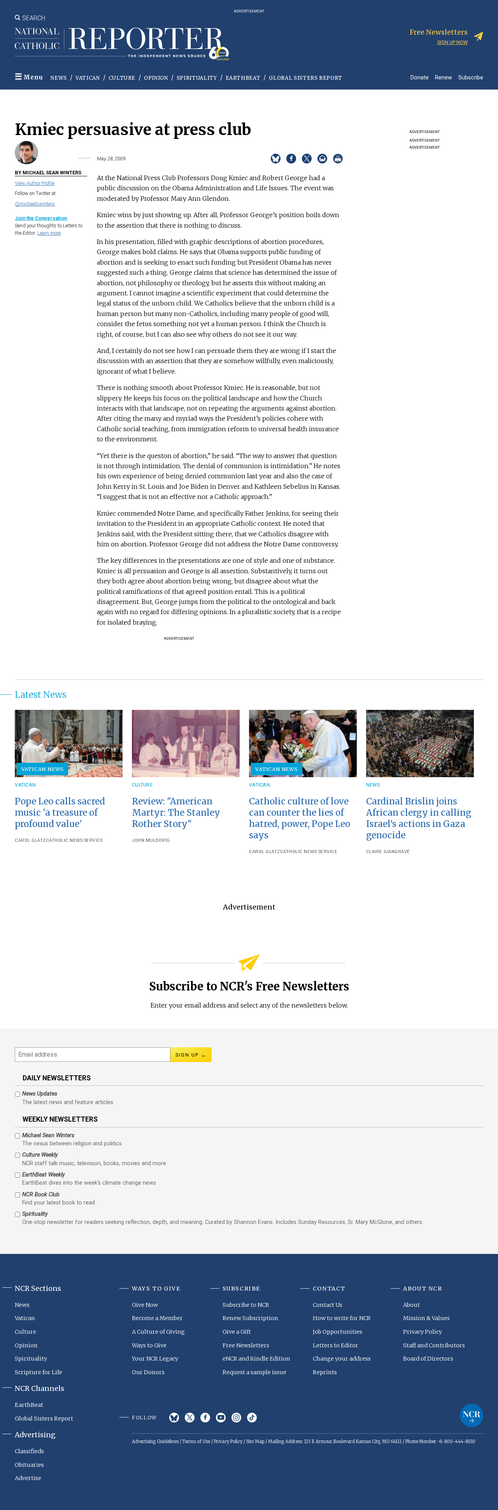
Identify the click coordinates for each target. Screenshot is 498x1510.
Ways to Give (149, 1345)
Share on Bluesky (276, 158)
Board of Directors (428, 1358)
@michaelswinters (35, 204)
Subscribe (470, 77)
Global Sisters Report (305, 78)
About (411, 1304)
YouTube (221, 1417)
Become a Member (157, 1318)
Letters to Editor (335, 1345)
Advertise (28, 1478)
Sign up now (452, 42)
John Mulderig (151, 840)
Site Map (255, 1441)
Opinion (156, 78)
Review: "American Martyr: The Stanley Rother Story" (176, 812)
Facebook (205, 1417)
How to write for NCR (342, 1318)
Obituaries (29, 1464)
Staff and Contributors (434, 1345)
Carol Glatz (30, 840)
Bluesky (174, 1417)
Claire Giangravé (388, 851)
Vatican (87, 78)
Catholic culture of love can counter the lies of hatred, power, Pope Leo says (299, 818)
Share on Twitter (307, 158)
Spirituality (197, 78)
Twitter (190, 1417)
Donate (419, 77)
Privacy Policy (422, 1331)
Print (338, 158)
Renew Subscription (250, 1318)
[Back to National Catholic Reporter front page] (122, 44)
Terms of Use (196, 1441)
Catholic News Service (74, 840)
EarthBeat (243, 78)
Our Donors (148, 1372)
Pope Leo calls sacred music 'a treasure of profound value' (60, 812)
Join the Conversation (41, 218)
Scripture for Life (38, 1372)
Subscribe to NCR (246, 1304)
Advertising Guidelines (155, 1441)
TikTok (252, 1417)
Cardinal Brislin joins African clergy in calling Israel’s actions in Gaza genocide (418, 818)
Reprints (325, 1372)
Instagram (236, 1417)
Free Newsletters (246, 1345)
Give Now (145, 1304)
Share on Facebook (291, 158)
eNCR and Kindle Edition (256, 1358)
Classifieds (29, 1451)
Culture (122, 78)
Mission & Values (426, 1318)
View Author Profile (34, 183)
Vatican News (42, 769)
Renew (443, 77)
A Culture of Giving (158, 1331)
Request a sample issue (254, 1372)
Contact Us (327, 1304)
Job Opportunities (337, 1331)
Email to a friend (322, 158)
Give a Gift (237, 1331)
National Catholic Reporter (471, 1415)
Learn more (49, 233)
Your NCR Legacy (155, 1358)
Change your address (342, 1358)
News (59, 78)
